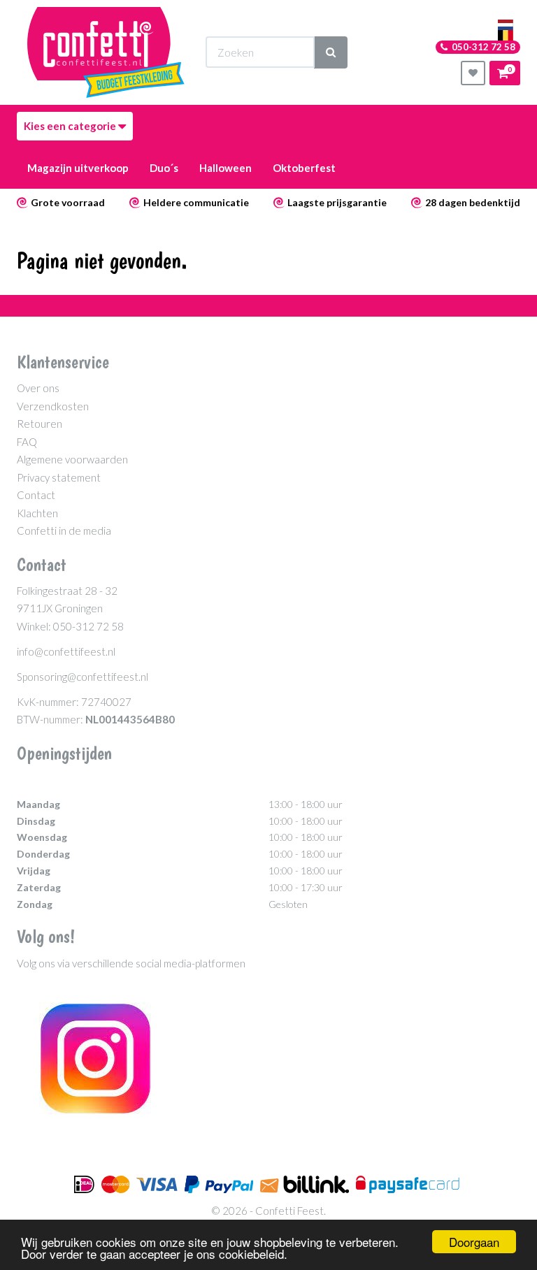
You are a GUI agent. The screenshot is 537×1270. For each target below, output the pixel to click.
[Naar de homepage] (106, 52)
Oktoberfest (304, 167)
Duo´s (164, 167)
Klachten (37, 513)
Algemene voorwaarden (72, 459)
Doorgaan (474, 1241)
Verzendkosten (53, 406)
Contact (36, 495)
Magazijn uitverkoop (78, 167)
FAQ (27, 441)
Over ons (38, 388)
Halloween (225, 167)
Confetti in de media (64, 530)
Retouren (39, 423)
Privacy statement (59, 477)
